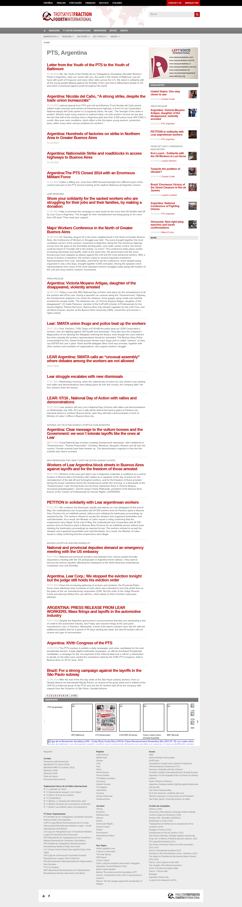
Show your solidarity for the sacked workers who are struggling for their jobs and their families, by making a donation (94, 202)
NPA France (101, 857)
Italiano (117, 2)
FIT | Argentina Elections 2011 (162, 841)
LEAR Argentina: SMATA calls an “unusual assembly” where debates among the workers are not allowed (93, 359)
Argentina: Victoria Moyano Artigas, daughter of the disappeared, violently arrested (91, 285)
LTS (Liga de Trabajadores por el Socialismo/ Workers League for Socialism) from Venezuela (68, 833)
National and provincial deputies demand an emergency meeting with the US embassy (95, 549)
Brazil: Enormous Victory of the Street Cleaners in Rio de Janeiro (168, 187)
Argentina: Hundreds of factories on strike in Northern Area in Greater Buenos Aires (93, 135)
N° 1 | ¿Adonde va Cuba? (55, 789)
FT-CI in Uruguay (51, 867)
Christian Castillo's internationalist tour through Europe (173, 772)
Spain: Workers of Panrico (160, 781)
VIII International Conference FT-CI (164, 766)
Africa (98, 769)
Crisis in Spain (102, 860)
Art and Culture (103, 827)
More (154, 237)
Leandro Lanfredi (169, 195)
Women (99, 818)
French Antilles (102, 775)
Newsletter (191, 2)
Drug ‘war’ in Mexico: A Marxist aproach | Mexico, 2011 (173, 838)
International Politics (105, 836)
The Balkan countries (105, 778)
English (61, 2)
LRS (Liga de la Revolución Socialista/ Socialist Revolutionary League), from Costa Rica (65, 857)
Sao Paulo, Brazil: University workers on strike (169, 799)
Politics (99, 830)
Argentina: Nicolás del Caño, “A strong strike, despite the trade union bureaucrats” (96, 98)
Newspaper (100, 30)
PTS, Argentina (168, 124)
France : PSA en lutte (158, 871)
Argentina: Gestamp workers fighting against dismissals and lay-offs (173, 785)
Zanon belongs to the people (162, 757)
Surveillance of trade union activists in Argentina (170, 763)
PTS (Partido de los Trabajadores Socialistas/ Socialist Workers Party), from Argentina (68, 818)
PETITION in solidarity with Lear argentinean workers (93, 502)
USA (98, 763)
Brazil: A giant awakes (106, 869)
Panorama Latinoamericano (56, 761)
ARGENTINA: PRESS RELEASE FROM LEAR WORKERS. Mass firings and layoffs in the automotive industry (94, 611)
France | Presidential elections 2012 (165, 850)
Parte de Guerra (51, 776)
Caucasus (100, 781)
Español (48, 2)
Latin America (102, 755)
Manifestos (50, 36)
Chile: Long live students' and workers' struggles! (118, 863)
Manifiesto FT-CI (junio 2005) (56, 764)
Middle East (101, 757)
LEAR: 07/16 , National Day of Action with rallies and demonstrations (92, 400)
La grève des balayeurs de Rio (162, 880)
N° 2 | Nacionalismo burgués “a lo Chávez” (63, 792)
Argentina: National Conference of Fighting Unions (165, 206)
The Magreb (101, 787)
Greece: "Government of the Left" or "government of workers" (119, 876)
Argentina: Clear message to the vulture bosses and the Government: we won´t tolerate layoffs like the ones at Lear (95, 433)
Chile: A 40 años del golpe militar (163, 868)
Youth (98, 838)
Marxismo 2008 (50, 770)
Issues (113, 36)
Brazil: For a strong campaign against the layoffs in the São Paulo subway (94, 672)
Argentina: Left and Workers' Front (111, 866)
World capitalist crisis (105, 848)
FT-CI (121, 16)
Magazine (54, 30)
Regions (66, 36)
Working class (102, 815)
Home (47, 42)
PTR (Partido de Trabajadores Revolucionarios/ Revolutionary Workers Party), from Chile (65, 845)
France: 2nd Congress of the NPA (164, 862)
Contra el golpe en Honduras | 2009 (165, 815)
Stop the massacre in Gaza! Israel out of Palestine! (171, 796)
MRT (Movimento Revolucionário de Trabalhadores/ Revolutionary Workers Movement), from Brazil (67, 871)
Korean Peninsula (104, 796)
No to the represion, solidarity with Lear (166, 793)
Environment (102, 833)
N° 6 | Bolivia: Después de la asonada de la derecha (67, 804)
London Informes (168, 161)
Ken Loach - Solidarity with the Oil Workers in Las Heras (168, 155)
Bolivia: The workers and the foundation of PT (116, 872)
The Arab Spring (103, 854)
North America (102, 772)
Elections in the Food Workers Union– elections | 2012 (173, 853)
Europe (99, 760)
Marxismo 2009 (50, 773)
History (99, 821)
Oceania (100, 793)
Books (113, 30)
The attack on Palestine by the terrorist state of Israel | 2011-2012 (172, 858)
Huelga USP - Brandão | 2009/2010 (165, 818)
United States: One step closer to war (165, 93)
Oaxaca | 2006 (155, 809)
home (44, 31)
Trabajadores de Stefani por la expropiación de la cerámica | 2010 (171, 825)
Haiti (151, 755)
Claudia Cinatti (168, 99)
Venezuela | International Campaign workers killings (172, 812)
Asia (98, 766)
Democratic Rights (104, 824)
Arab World (101, 790)
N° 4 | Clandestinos (52, 798)
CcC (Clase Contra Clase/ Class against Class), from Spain (67, 851)
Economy (100, 812)
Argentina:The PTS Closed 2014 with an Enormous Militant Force (91, 175)
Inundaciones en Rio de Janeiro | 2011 (166, 833)
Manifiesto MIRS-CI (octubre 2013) (59, 767)
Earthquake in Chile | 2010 (161, 821)
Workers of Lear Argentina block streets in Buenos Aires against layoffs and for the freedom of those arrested (95, 467)
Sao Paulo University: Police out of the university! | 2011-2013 (171, 846)
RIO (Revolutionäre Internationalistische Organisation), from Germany (68, 862)
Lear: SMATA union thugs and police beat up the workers (96, 323)
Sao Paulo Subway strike (160, 790)
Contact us (174, 2)
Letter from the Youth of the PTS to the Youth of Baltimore (88, 67)
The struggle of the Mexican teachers (165, 865)
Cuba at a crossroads (105, 851)
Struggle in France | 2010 (160, 830)
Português (75, 2)
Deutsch (103, 2)
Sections (82, 36)
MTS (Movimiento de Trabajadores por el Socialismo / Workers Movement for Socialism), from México (68, 839)
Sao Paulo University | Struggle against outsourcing (172, 836)
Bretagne (153, 874)
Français (90, 2)
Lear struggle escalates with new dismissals (85, 376)
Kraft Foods (154, 760)
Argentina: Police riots (159, 877)
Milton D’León (167, 232)
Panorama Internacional (54, 779)
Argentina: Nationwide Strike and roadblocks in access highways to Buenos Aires (94, 155)
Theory (99, 809)
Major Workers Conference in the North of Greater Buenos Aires (90, 230)
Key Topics (99, 36)
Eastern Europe (103, 784)
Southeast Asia (103, 799)
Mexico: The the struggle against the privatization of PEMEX (119, 882)
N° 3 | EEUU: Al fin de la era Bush (58, 795)
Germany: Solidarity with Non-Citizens (166, 769)
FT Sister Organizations (76, 30)
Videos (124, 30)
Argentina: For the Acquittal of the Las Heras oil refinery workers (173, 777)
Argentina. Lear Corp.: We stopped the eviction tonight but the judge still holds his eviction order (94, 578)
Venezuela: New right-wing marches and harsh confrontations (167, 224)
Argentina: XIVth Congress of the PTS (79, 643)
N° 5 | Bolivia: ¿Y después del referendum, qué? (65, 801)
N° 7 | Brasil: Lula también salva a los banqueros (65, 807)
